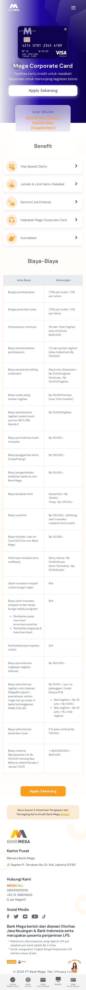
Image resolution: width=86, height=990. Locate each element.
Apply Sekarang (43, 90)
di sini (32, 953)
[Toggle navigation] (73, 7)
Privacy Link (64, 972)
